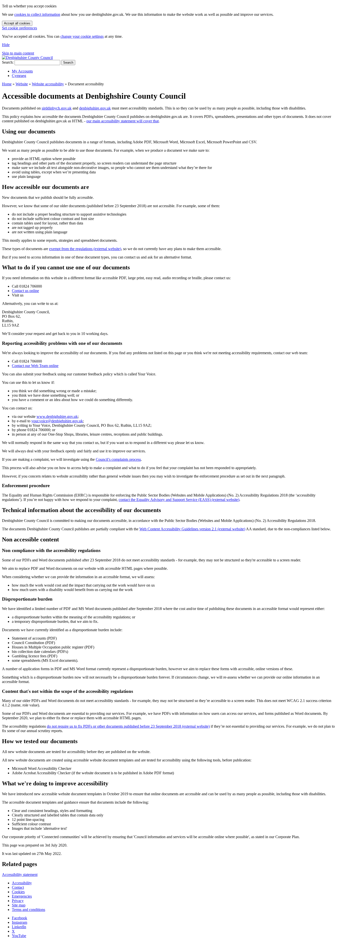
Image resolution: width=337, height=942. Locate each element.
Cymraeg (19, 76)
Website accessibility (48, 84)
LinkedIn (19, 927)
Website (22, 84)
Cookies (18, 892)
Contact (18, 887)
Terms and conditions (28, 909)
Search (68, 62)
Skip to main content (18, 53)
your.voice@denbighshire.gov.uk (57, 421)
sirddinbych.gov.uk (57, 108)
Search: (8, 62)
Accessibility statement (19, 874)
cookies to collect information (37, 14)
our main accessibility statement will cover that (122, 121)
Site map (18, 905)
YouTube (19, 936)
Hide (6, 45)
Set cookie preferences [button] (19, 28)
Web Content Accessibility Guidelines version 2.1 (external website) (192, 529)
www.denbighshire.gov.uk (57, 416)
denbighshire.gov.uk (95, 108)
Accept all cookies (17, 23)
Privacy (18, 901)
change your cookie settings (82, 36)
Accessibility (22, 883)
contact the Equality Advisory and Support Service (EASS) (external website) (179, 500)
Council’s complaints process (118, 459)
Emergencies (22, 896)
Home (7, 84)
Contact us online (25, 291)
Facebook (19, 918)
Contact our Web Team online (35, 366)
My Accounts (22, 71)
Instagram (19, 922)
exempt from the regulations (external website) (85, 249)
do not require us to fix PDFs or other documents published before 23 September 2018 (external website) (128, 726)
